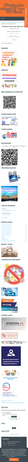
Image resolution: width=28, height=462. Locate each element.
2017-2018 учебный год (18, 22)
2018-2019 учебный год (6, 228)
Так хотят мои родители (7, 413)
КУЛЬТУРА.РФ (4, 217)
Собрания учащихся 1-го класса (8, 210)
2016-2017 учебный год (6, 232)
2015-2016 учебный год (6, 233)
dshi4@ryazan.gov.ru (11, 445)
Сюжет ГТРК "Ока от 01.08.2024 (14, 184)
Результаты (11, 418)
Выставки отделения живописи (8, 240)
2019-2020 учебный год (6, 226)
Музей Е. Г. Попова (5, 235)
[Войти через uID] (10, 434)
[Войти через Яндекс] (15, 434)
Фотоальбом (9, 22)
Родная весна (4, 239)
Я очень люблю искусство (7, 412)
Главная (3, 22)
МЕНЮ (2, 18)
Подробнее (18, 456)
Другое (4, 415)
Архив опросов (16, 418)
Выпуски (3, 237)
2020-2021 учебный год (6, 225)
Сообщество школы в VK (6, 400)
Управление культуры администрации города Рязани (13, 402)
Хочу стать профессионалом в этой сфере (10, 414)
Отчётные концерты (6, 214)
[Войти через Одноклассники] (17, 434)
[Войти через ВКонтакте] (13, 434)
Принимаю (14, 459)
